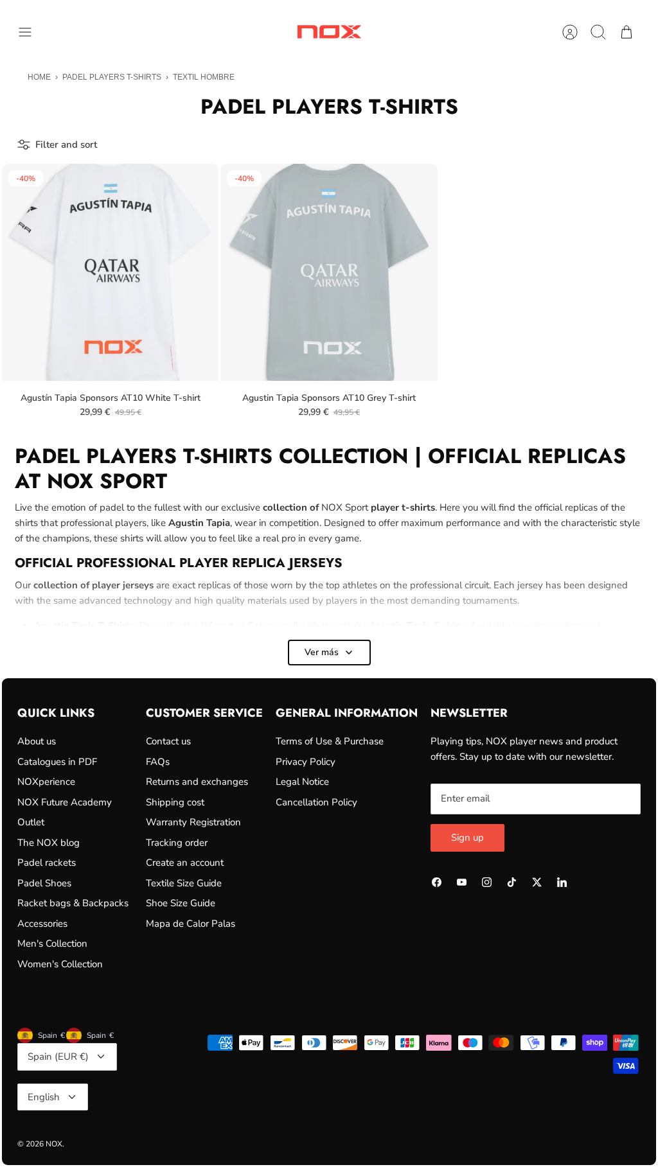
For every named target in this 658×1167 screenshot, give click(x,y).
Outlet (30, 822)
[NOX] (329, 32)
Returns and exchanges (197, 781)
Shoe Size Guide (180, 903)
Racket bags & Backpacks (73, 903)
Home (39, 77)
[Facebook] (436, 882)
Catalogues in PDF (57, 761)
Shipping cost (175, 802)
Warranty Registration (193, 822)
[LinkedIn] (561, 882)
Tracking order (177, 842)
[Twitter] (536, 882)
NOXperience (46, 781)
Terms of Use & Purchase (330, 741)
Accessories (42, 923)
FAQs (158, 761)
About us (36, 741)
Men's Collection (52, 943)
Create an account (185, 862)
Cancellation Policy (316, 802)
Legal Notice (302, 781)
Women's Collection (60, 964)
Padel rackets (46, 862)
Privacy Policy (305, 761)
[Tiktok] (511, 882)
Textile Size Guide (184, 883)
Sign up (467, 837)
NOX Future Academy (64, 802)
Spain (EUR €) (58, 1056)
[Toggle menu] (31, 32)
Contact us (168, 741)
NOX (54, 1144)
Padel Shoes (44, 883)
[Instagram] (486, 882)
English (44, 1097)
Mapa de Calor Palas (190, 923)
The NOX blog (48, 842)
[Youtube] (461, 882)
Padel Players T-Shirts (111, 77)
